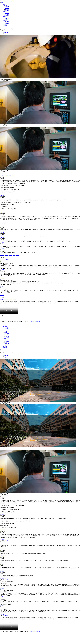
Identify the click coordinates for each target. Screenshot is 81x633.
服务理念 (7, 10)
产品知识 (7, 19)
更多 (13, 175)
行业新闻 (7, 18)
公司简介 (7, 6)
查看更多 (2, 195)
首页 (4, 4)
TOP (12, 1)
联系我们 (5, 25)
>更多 (6, 615)
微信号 (6, 1)
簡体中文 (6, 32)
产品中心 (5, 11)
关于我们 (5, 5)
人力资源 (5, 24)
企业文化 (7, 8)
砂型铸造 (7, 14)
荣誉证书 (7, 21)
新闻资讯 (5, 16)
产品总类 (7, 333)
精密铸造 (7, 13)
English (5, 33)
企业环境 (7, 9)
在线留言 (9, 1)
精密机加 (10, 255)
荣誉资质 (5, 20)
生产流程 (7, 15)
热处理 (14, 255)
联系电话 (2, 1)
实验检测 (2, 255)
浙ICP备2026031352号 (35, 321)
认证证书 (7, 23)
